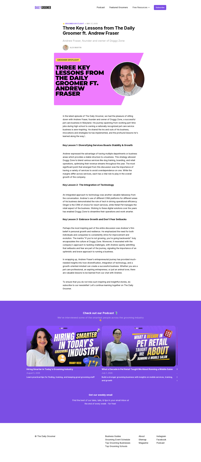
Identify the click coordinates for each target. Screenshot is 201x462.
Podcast (101, 7)
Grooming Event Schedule (117, 439)
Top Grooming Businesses (117, 443)
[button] (141, 7)
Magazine (143, 443)
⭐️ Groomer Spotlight (73, 24)
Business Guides (113, 436)
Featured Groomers (118, 7)
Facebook (161, 439)
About (142, 436)
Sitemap (142, 439)
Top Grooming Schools (116, 446)
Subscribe (160, 7)
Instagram (161, 436)
